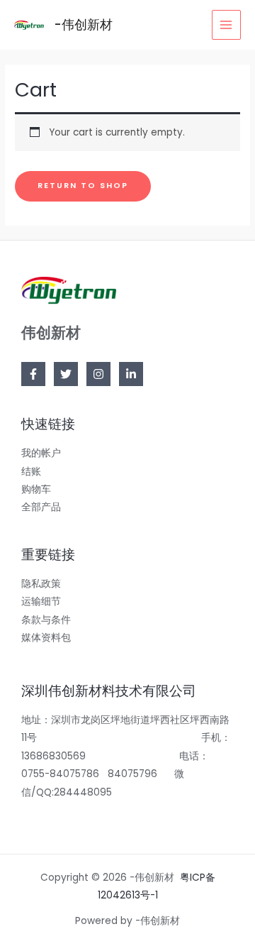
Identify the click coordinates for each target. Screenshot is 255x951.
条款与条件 (46, 620)
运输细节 (41, 601)
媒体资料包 (46, 637)
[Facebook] (33, 374)
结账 (31, 471)
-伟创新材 (83, 24)
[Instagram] (98, 374)
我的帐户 (41, 453)
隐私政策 (41, 583)
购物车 (36, 489)
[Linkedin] (131, 374)
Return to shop (83, 185)
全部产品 (41, 507)
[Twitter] (66, 374)
